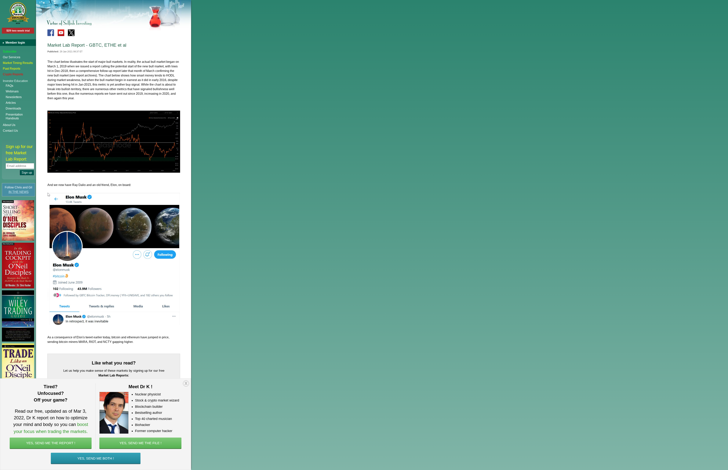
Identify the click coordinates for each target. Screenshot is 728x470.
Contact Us (10, 130)
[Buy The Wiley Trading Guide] (18, 316)
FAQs (9, 85)
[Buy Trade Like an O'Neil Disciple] (18, 367)
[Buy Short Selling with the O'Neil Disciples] (18, 220)
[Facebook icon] (50, 32)
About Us (9, 125)
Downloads (13, 108)
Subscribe (9, 51)
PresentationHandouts (14, 116)
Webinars (12, 91)
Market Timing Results (18, 63)
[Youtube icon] (61, 32)
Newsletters (14, 97)
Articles (11, 102)
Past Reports (11, 68)
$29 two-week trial (18, 30)
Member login (15, 42)
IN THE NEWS (19, 192)
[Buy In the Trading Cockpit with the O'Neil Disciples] (18, 265)
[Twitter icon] (71, 32)
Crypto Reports (13, 74)
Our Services (11, 57)
